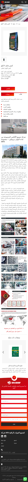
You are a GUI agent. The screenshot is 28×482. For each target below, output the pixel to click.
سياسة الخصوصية (21, 479)
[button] (24, 352)
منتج (14, 24)
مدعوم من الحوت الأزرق (8, 479)
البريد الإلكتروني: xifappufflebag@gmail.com (13, 460)
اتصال (2, 446)
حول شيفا (3, 440)
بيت (19, 24)
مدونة (15, 443)
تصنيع (15, 440)
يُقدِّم (14, 424)
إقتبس (7, 15)
